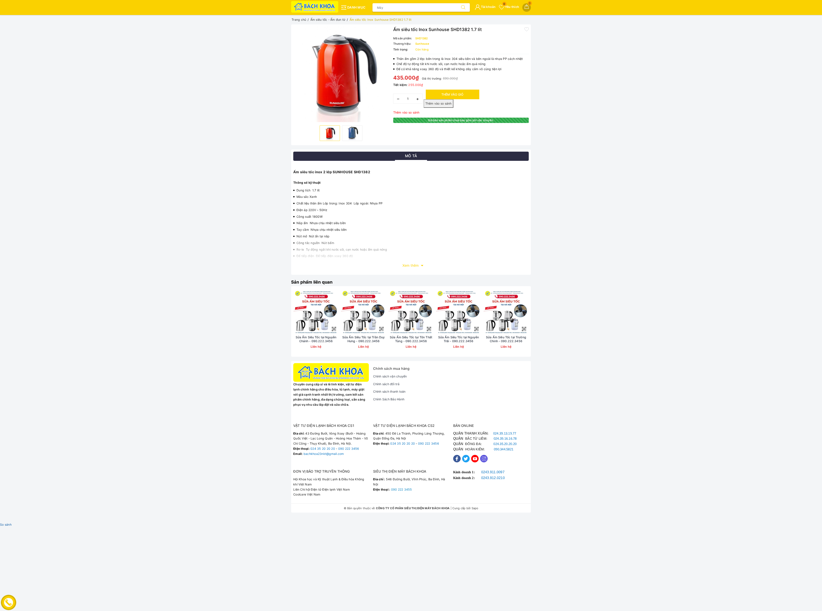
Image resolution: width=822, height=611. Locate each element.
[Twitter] (466, 458)
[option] (341, 74)
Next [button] (540, 324)
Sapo (475, 508)
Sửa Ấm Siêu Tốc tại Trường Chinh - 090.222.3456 (506, 339)
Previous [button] (281, 324)
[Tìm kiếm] (463, 7)
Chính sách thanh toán (389, 391)
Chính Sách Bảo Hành (388, 399)
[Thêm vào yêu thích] (526, 29)
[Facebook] (457, 458)
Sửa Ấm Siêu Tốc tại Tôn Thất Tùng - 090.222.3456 (411, 339)
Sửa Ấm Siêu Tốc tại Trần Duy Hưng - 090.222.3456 (363, 339)
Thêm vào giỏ (452, 94)
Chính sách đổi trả (386, 384)
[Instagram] (484, 458)
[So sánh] (336, 312)
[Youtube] (475, 458)
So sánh (6, 524)
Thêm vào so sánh (406, 112)
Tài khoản (488, 7)
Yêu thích (511, 7)
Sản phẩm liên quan (312, 282)
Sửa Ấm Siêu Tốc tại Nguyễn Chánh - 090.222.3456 (316, 339)
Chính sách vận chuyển (390, 376)
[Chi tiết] (296, 312)
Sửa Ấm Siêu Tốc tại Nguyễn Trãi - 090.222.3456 (458, 339)
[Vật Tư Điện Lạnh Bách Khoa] (314, 7)
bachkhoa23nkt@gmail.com (324, 454)
